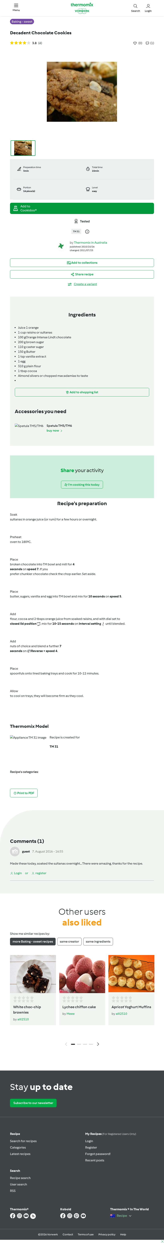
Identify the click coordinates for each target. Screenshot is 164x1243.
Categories (18, 1147)
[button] (16, 8)
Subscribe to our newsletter (33, 1103)
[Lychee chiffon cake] (82, 974)
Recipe (15, 1134)
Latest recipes (20, 1154)
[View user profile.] (62, 246)
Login (89, 1141)
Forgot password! (97, 1154)
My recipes (110, 1134)
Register (91, 1147)
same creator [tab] (69, 941)
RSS (13, 1191)
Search (15, 1171)
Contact (68, 1234)
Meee (71, 1014)
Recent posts (94, 1160)
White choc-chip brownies (27, 1010)
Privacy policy (106, 1234)
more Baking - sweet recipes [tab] (33, 941)
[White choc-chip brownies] (33, 974)
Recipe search (20, 1178)
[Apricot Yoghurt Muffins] (131, 974)
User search (18, 1184)
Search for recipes (23, 1141)
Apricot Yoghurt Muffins (131, 1007)
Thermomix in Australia (90, 242)
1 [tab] (73, 1044)
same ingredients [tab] (98, 941)
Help (123, 1234)
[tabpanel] (82, 1001)
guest (26, 851)
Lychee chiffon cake (79, 1007)
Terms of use (86, 1234)
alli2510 (23, 1019)
